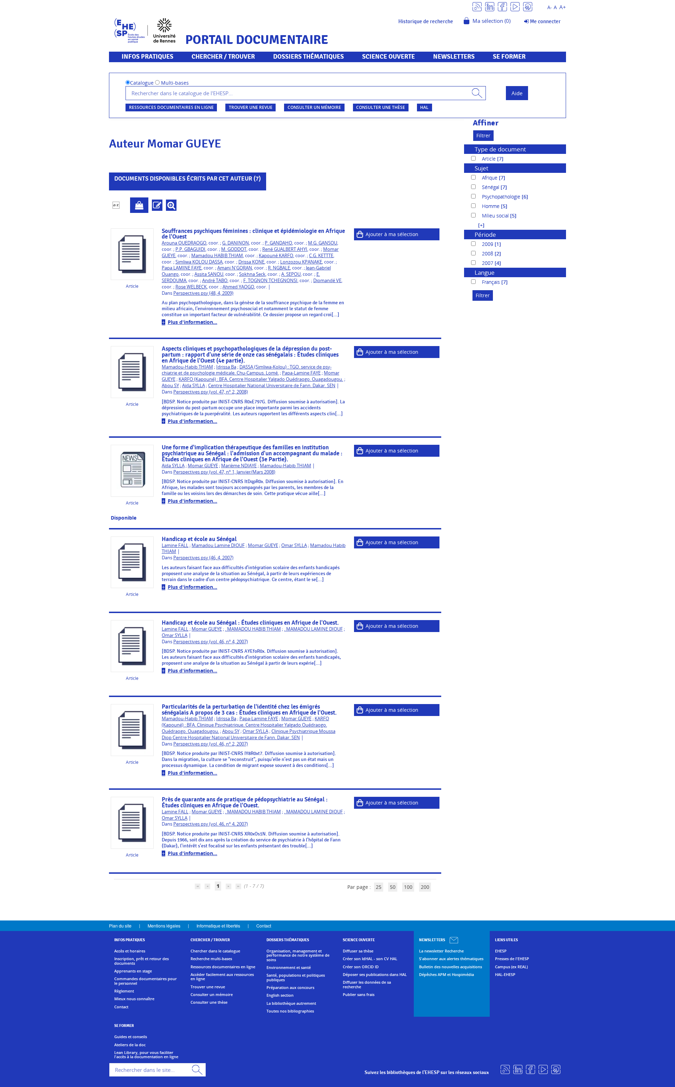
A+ (562, 7)
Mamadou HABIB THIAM (217, 256)
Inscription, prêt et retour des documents (141, 961)
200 (425, 887)
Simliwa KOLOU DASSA (199, 262)
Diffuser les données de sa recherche (367, 984)
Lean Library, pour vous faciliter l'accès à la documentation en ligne (146, 1054)
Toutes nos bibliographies (290, 1011)
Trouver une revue (250, 107)
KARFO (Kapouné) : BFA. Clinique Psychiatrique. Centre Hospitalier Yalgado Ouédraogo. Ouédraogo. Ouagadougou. (245, 725)
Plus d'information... (192, 322)
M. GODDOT (233, 249)
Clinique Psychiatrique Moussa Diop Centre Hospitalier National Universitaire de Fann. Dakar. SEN (248, 734)
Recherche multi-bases (211, 959)
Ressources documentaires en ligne (171, 107)
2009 (488, 244)
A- (549, 8)
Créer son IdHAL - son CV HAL (370, 959)
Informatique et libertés (218, 926)
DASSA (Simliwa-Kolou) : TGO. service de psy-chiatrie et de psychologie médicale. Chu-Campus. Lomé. (247, 370)
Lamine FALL (175, 545)
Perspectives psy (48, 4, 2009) (203, 293)
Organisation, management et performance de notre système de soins (297, 955)
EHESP (501, 951)
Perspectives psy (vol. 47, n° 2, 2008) (210, 392)
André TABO (214, 281)
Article (489, 158)
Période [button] (485, 234)
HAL (424, 107)
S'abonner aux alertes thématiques (451, 959)
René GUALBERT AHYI (284, 249)
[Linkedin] (489, 6)
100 (408, 887)
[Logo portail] (145, 29)
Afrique (490, 177)
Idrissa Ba (226, 367)
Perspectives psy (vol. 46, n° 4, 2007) (210, 642)
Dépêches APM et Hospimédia (446, 974)
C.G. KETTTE (321, 256)
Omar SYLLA (294, 545)
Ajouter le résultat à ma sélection (139, 205)
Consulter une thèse (380, 107)
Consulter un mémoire (314, 107)
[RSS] (477, 6)
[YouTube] (515, 6)
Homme (491, 206)
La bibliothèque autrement (291, 1003)
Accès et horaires (129, 951)
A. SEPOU (291, 274)
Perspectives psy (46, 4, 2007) (203, 558)
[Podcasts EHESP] (527, 6)
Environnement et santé (288, 967)
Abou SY (170, 386)
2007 (488, 263)
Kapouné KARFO (276, 256)
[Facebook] (502, 6)
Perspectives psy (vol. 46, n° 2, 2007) (210, 744)
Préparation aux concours (290, 987)
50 (393, 887)
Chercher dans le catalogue (215, 951)
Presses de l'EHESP (512, 959)
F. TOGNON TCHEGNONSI (270, 281)
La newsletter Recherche (441, 951)
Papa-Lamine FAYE (301, 373)
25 (378, 887)
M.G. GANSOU (322, 243)
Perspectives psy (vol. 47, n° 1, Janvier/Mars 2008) (224, 472)
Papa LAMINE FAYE (181, 268)
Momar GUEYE (203, 466)
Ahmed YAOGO (238, 287)
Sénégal (491, 187)
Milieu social (496, 215)
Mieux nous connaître (134, 999)
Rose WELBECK (191, 287)
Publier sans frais (358, 994)
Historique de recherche (425, 21)
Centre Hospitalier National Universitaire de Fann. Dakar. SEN (271, 386)
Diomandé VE (327, 281)
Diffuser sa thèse (358, 951)
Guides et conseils (130, 1037)
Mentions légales (164, 926)
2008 (488, 253)
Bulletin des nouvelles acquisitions (450, 967)
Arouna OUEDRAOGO (184, 243)
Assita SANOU (208, 274)
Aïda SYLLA (193, 386)
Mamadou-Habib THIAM (187, 367)
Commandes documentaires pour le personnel (145, 981)
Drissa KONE (251, 262)
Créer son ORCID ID (361, 967)
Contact (263, 926)
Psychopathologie (502, 196)
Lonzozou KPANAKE (301, 262)
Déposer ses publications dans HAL (375, 974)
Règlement (124, 991)
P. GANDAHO (278, 243)
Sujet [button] (481, 168)
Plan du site (120, 926)
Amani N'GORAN (234, 268)
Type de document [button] (500, 149)
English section (280, 995)
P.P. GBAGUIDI (190, 249)
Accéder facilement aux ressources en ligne (222, 976)
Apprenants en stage (133, 971)
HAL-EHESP (505, 974)
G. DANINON (235, 243)
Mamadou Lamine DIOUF (218, 545)
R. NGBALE (279, 268)
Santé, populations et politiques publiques (295, 977)
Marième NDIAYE (239, 466)
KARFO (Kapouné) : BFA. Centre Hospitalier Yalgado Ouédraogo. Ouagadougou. (261, 379)
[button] (477, 225)
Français (491, 282)
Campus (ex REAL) (511, 967)
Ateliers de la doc (130, 1045)
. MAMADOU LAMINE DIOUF (313, 629)
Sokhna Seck (252, 274)
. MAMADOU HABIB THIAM (253, 629)
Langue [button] (485, 272)
